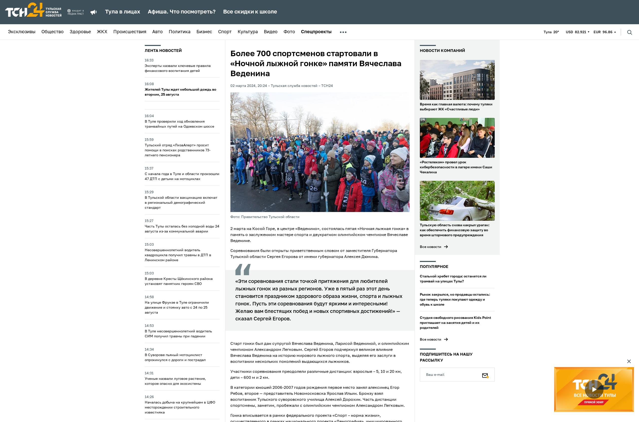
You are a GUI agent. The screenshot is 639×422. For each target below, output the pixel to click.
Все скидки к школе (250, 12)
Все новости (430, 247)
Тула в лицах (122, 12)
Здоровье (80, 32)
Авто (157, 32)
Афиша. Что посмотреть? (182, 12)
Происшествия (129, 32)
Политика (179, 32)
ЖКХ (102, 32)
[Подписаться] (485, 375)
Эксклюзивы (21, 32)
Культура (248, 32)
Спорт (225, 32)
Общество (52, 32)
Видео (271, 32)
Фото (289, 32)
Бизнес (204, 32)
